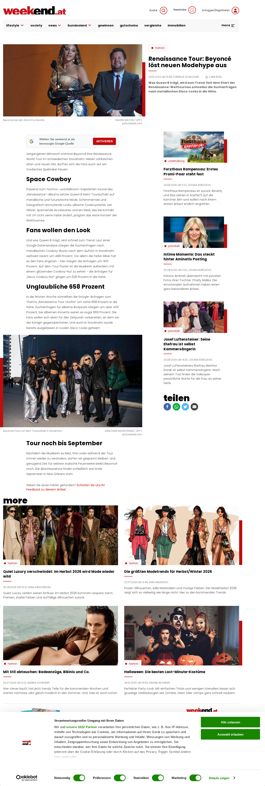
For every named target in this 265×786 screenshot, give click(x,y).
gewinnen (106, 25)
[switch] (120, 777)
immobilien (177, 25)
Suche (153, 10)
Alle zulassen (230, 722)
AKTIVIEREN (104, 141)
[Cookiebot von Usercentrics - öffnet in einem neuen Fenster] (27, 778)
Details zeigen (219, 778)
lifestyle (12, 25)
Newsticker (179, 9)
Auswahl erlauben (230, 734)
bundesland (77, 25)
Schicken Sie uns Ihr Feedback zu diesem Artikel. (65, 487)
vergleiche (152, 25)
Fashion (160, 48)
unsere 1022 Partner (81, 727)
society (36, 25)
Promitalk (174, 246)
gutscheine (129, 25)
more (226, 25)
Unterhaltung (176, 161)
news (52, 25)
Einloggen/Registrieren (216, 10)
